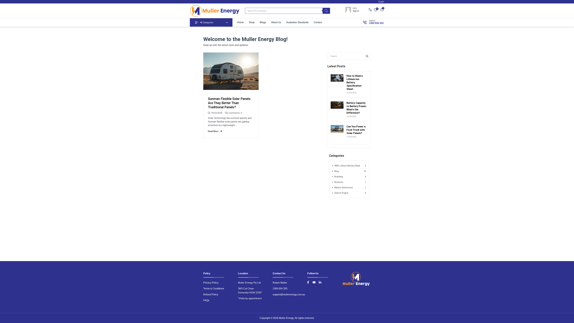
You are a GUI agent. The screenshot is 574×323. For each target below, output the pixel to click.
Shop (252, 22)
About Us (276, 22)
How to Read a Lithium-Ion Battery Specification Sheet (354, 82)
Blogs (263, 22)
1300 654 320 (376, 23)
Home (240, 22)
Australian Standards (297, 22)
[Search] (326, 11)
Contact (318, 22)
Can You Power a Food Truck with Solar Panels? (355, 130)
